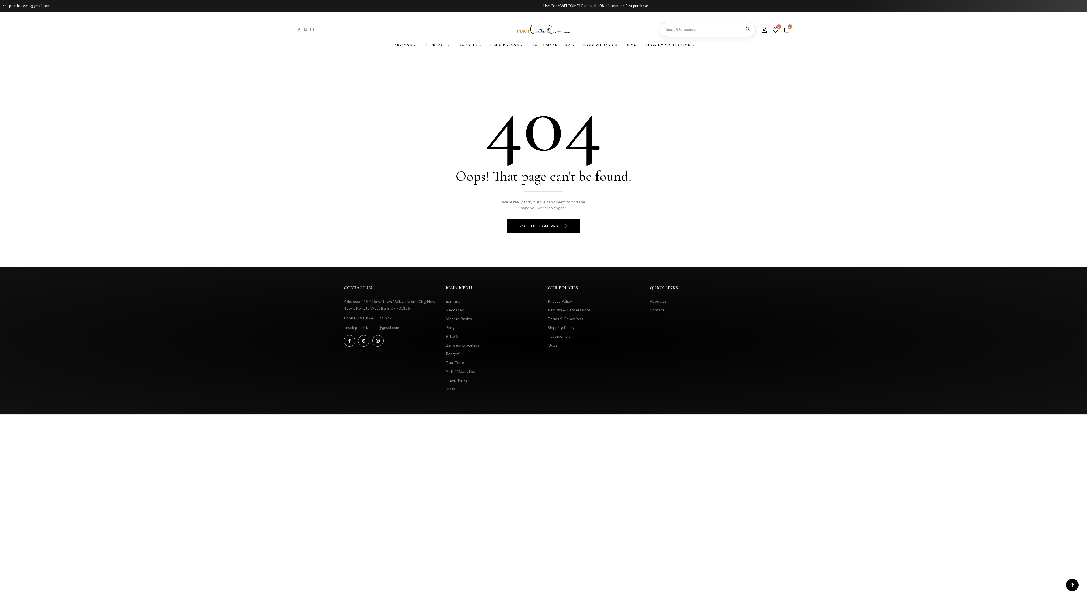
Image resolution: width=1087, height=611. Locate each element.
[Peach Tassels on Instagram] (312, 29)
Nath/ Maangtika (552, 45)
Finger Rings (505, 45)
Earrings (402, 45)
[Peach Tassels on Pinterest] (305, 29)
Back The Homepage (540, 226)
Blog (631, 45)
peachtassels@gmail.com (29, 5)
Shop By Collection (669, 45)
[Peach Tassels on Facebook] (299, 29)
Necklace (436, 45)
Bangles (469, 45)
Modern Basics (600, 45)
